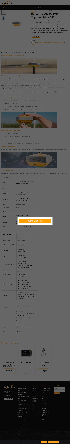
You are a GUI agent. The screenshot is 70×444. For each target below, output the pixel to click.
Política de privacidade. (53, 441)
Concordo (44, 441)
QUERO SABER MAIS (35, 221)
